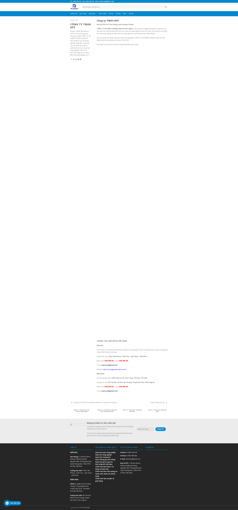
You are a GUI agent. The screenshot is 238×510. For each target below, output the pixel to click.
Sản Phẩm (92, 13)
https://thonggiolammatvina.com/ (114, 369)
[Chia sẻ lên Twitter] (73, 59)
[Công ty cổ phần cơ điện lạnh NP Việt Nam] (74, 7)
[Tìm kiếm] (165, 7)
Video (125, 13)
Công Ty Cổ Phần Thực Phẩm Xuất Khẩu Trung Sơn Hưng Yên (95, 402)
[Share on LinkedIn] (80, 59)
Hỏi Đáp (118, 13)
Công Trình (102, 13)
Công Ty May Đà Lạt (157, 402)
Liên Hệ (131, 13)
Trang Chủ (74, 13)
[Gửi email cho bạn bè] (76, 59)
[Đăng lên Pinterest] (78, 59)
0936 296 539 (132, 452)
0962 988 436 (132, 456)
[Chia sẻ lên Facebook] (71, 59)
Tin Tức (111, 13)
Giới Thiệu (83, 13)
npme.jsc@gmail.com (133, 459)
